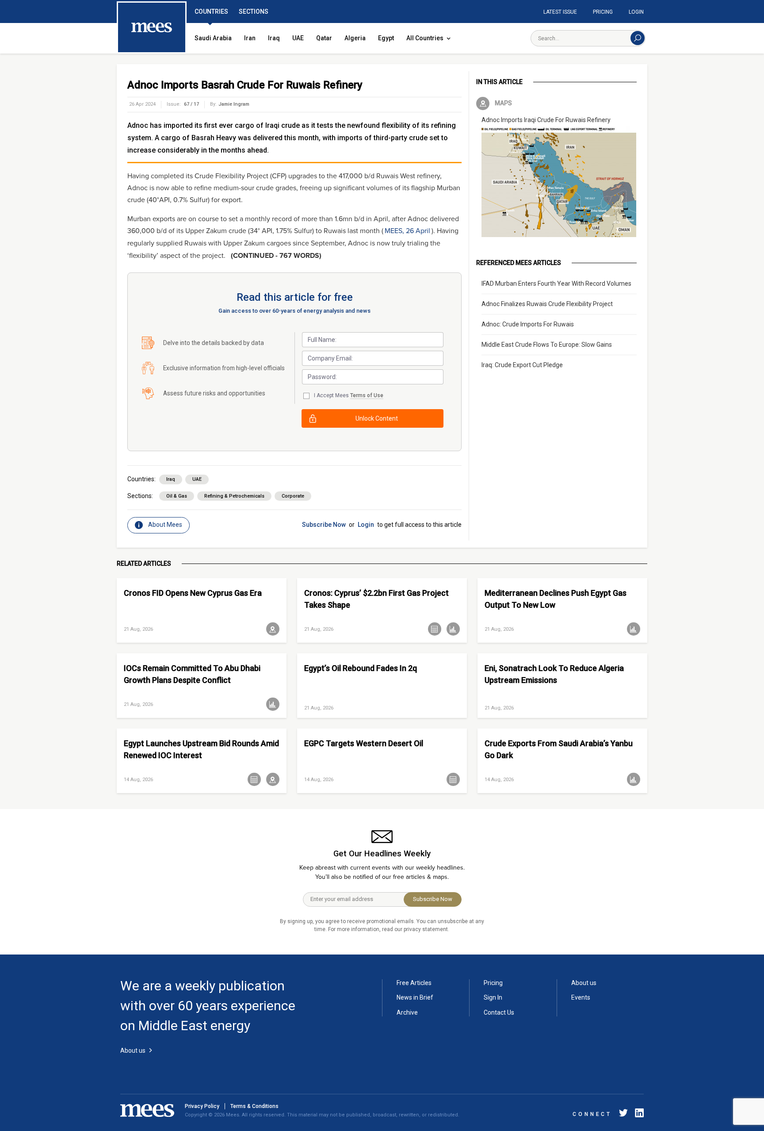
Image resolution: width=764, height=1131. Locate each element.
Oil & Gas (176, 496)
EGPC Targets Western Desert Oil (363, 743)
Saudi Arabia (213, 38)
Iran (250, 38)
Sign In (493, 997)
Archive (407, 1012)
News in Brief (415, 997)
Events (580, 997)
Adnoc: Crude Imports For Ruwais (527, 324)
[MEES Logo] (152, 28)
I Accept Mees (348, 395)
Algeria (355, 38)
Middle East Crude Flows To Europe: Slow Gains (546, 344)
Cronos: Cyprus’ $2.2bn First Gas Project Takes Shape (376, 599)
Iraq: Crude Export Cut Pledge (522, 364)
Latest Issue (560, 12)
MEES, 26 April (407, 230)
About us (583, 982)
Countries (211, 11)
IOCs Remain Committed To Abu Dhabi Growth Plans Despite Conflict (192, 674)
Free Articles (414, 982)
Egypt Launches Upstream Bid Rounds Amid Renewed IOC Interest (201, 749)
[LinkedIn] (637, 1114)
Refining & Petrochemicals (234, 496)
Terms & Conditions (254, 1106)
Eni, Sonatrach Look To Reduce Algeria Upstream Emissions (554, 674)
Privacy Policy (202, 1106)
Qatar (324, 38)
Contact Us (499, 1012)
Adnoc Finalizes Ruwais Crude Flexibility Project (547, 303)
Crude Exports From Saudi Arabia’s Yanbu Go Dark (559, 749)
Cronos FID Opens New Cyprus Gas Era (193, 593)
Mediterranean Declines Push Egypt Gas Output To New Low (555, 599)
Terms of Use (366, 395)
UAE (298, 38)
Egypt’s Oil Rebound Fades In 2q (360, 668)
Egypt (386, 38)
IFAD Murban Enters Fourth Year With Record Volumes (556, 283)
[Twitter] (623, 1114)
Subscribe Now (324, 524)
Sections (253, 11)
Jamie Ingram (233, 104)
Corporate (293, 496)
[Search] (637, 38)
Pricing (603, 12)
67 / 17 (191, 104)
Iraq (274, 38)
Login (636, 12)
